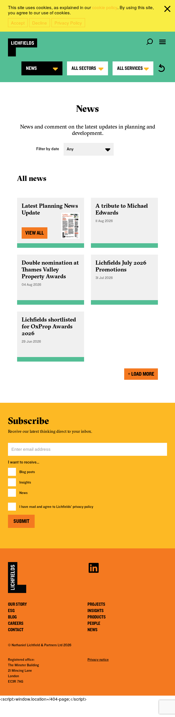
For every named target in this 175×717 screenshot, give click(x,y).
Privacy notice (98, 659)
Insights (25, 482)
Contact (15, 630)
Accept (18, 23)
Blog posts (27, 472)
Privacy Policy (68, 23)
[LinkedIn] (94, 567)
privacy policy (83, 507)
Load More (142, 374)
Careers (15, 623)
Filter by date (47, 149)
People (94, 623)
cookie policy (104, 7)
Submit (21, 521)
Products (97, 617)
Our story (17, 604)
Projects (96, 604)
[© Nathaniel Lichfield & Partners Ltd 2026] (22, 47)
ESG (11, 610)
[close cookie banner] (168, 9)
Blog (12, 617)
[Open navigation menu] (162, 41)
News (23, 493)
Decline (39, 23)
